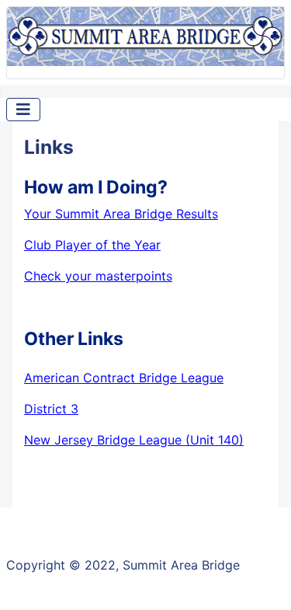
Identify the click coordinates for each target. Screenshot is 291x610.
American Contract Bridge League (123, 377)
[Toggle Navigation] (23, 109)
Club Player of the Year (92, 245)
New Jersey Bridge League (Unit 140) (134, 440)
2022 (100, 565)
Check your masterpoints (98, 276)
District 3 (51, 409)
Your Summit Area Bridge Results (121, 213)
